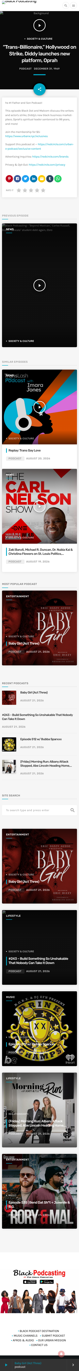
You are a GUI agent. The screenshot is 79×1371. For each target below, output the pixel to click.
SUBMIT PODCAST (53, 1335)
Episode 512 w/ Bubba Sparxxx (41, 739)
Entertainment (17, 596)
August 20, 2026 (38, 458)
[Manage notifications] (61, 1354)
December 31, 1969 (47, 68)
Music (10, 997)
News (10, 229)
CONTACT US (39, 1345)
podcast (25, 68)
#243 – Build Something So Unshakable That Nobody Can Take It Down (37, 717)
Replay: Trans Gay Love (25, 450)
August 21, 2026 (38, 651)
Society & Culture (39, 38)
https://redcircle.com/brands (50, 156)
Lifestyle (13, 916)
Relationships (19, 1114)
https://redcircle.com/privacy (47, 164)
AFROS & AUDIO (23, 1340)
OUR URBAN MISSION (52, 1340)
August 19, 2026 (38, 561)
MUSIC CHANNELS (25, 1335)
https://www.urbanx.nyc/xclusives (26, 136)
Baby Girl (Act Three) (28, 1363)
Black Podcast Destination (39, 1331)
